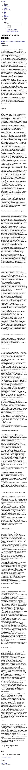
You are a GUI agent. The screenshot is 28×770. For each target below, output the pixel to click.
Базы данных (12, 41)
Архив (9, 757)
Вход (5, 22)
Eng (5, 19)
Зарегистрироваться (12, 29)
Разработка (7, 6)
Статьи (5, 18)
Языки (5, 8)
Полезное (6, 16)
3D (4, 13)
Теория (5, 5)
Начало (6, 4)
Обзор (6, 41)
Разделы (4, 757)
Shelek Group (4, 763)
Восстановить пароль (12, 31)
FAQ (5, 15)
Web (5, 12)
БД (4, 11)
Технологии (7, 9)
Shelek (4, 1)
